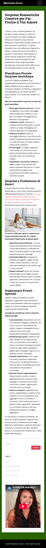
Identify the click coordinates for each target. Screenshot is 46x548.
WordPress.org (11, 475)
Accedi (7, 461)
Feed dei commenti (12, 471)
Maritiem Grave (13, 2)
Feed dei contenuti (12, 466)
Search (8, 444)
